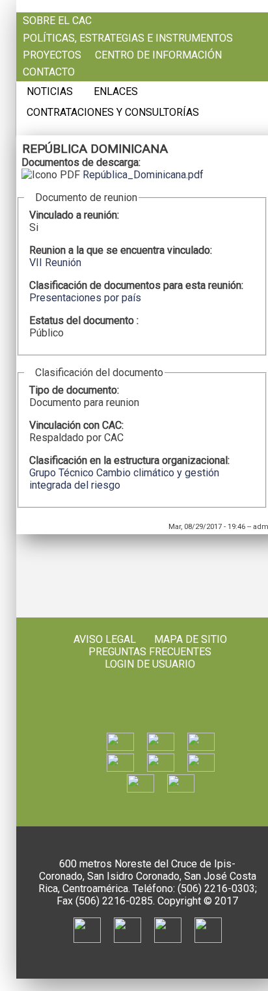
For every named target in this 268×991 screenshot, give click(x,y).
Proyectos (52, 55)
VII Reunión (55, 262)
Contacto (49, 72)
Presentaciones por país (85, 298)
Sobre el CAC (57, 21)
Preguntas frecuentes (149, 651)
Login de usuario (150, 664)
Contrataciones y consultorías (113, 112)
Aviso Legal (105, 639)
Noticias (50, 92)
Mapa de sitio (190, 639)
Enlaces (116, 92)
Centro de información (158, 55)
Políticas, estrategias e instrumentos (128, 38)
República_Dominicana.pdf (143, 175)
